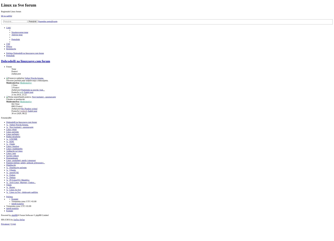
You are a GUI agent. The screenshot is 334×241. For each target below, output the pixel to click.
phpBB (14, 215)
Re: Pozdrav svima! (29, 109)
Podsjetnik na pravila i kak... (33, 90)
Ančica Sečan (19, 220)
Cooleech (23, 111)
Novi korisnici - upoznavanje (44, 97)
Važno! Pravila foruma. (34, 78)
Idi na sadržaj (6, 16)
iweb (21, 92)
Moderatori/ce (26, 83)
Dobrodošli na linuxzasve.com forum (25, 61)
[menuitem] (19, 32)
